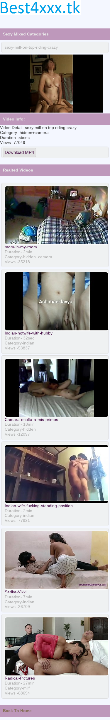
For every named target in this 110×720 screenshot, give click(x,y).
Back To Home (17, 710)
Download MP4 (19, 152)
